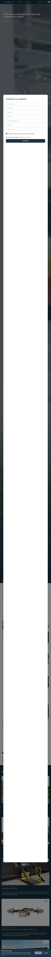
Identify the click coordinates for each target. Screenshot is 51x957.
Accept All (38, 953)
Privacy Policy (26, 137)
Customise (46, 953)
